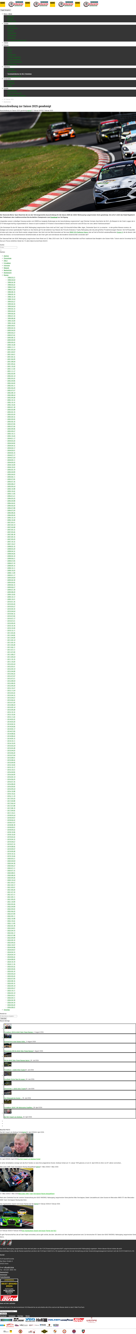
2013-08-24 (11, 705)
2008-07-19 (11, 563)
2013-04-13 (11, 695)
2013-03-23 (11, 693)
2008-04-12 (11, 551)
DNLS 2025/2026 (12, 28)
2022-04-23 (11, 909)
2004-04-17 (11, 448)
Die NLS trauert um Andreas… (13, 1117)
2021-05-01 (11, 887)
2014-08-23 (11, 736)
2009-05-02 (11, 582)
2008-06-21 (11, 558)
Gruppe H (120, 232)
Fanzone (6, 45)
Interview (7, 265)
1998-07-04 (11, 287)
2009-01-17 (11, 575)
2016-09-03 (11, 786)
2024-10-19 (11, 962)
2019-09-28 (11, 851)
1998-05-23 (11, 285)
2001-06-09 (11, 359)
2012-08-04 (11, 681)
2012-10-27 (11, 688)
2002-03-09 (11, 373)
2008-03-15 (11, 546)
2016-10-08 (11, 791)
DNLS (5, 261)
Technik (9, 86)
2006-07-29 (11, 510)
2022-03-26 (11, 904)
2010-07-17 (11, 618)
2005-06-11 (11, 477)
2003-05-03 (11, 419)
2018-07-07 (11, 822)
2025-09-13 (11, 983)
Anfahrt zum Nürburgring (14, 93)
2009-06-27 (11, 587)
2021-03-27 (11, 882)
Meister (9, 52)
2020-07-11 (11, 868)
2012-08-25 (11, 683)
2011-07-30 (11, 652)
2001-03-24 (11, 349)
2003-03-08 (11, 409)
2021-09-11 (11, 897)
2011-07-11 (11, 650)
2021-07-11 (11, 894)
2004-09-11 (11, 460)
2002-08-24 (11, 395)
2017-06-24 (11, 803)
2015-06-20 (11, 753)
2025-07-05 (11, 978)
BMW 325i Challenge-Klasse (79, 232)
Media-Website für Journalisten (16, 95)
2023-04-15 (11, 930)
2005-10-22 (11, 491)
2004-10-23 (11, 467)
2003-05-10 (11, 421)
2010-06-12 (11, 614)
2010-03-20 (11, 604)
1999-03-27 (11, 301)
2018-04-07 (11, 818)
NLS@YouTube (11, 21)
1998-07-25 (11, 289)
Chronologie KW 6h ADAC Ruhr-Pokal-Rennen (18, 1051)
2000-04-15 (11, 328)
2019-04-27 (11, 842)
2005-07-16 (11, 481)
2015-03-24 (11, 746)
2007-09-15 (11, 537)
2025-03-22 (11, 966)
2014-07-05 (11, 731)
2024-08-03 (11, 959)
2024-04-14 (11, 954)
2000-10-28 (11, 345)
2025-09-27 (11, 988)
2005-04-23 (11, 474)
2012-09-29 (11, 686)
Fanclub (9, 50)
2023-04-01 (11, 928)
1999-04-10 (11, 304)
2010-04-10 (11, 609)
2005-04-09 (11, 472)
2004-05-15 (11, 453)
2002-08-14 (11, 393)
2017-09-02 (11, 810)
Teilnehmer (7, 67)
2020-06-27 (11, 866)
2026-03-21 (11, 995)
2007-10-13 (11, 541)
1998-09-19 (11, 294)
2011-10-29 (11, 662)
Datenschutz (4, 1272)
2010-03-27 (11, 606)
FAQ (8, 47)
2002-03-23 (11, 378)
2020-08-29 (11, 875)
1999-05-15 (11, 309)
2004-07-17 (11, 455)
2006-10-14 (11, 517)
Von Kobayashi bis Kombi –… (13, 1098)
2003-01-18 (11, 407)
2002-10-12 (11, 400)
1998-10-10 (11, 297)
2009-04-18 (11, 580)
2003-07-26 (11, 426)
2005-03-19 (11, 469)
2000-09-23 (11, 342)
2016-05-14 (11, 777)
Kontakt (6, 88)
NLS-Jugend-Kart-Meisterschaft (16, 40)
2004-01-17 (11, 438)
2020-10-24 (11, 880)
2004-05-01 (11, 450)
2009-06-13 (11, 585)
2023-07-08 (11, 935)
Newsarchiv (10, 16)
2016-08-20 (11, 784)
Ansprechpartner (12, 91)
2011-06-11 (11, 647)
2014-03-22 (11, 719)
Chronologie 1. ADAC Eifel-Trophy (15, 1089)
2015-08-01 (11, 758)
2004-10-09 (11, 465)
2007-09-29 (11, 539)
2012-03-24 (11, 664)
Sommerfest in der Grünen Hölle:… (15, 1041)
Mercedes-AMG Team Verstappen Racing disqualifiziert (37, 1194)
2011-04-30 (11, 638)
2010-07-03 (11, 616)
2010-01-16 (11, 602)
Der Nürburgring (12, 64)
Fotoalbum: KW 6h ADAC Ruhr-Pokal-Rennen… (19, 1032)
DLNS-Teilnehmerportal (14, 76)
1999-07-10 (11, 316)
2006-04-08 (11, 501)
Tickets (6, 43)
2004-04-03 (11, 443)
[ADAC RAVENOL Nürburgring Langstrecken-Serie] (25, 7)
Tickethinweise (5, 1277)
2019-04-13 (11, 839)
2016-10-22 (11, 794)
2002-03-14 (11, 376)
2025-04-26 (11, 969)
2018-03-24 (11, 815)
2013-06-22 (11, 700)
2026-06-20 (11, 1005)
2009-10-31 (11, 599)
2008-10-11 (11, 568)
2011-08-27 (11, 654)
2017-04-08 (11, 801)
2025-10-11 (11, 990)
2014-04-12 (11, 724)
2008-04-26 (11, 553)
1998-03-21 (11, 277)
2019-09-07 (11, 849)
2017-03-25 (11, 798)
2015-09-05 (11, 762)
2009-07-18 (11, 589)
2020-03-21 (11, 858)
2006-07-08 (11, 508)
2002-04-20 (11, 383)
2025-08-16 (11, 981)
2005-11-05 (11, 493)
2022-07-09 (11, 914)
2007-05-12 (11, 529)
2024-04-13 (11, 952)
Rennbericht (8, 273)
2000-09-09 (11, 340)
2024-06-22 (11, 957)
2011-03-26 (11, 633)
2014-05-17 (11, 729)
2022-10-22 (11, 921)
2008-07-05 (11, 561)
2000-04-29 (11, 330)
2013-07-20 (11, 702)
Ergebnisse (10, 31)
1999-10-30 (11, 323)
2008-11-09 (11, 573)
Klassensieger (11, 38)
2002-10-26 (11, 405)
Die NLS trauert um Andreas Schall (29, 1159)
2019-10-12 (11, 854)
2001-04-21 (11, 354)
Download (54, 217)
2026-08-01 (11, 1007)
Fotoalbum (10, 19)
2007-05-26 (11, 532)
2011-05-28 (11, 645)
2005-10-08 (11, 489)
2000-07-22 (11, 335)
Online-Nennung (11, 71)
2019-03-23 (11, 837)
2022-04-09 (11, 906)
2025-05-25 (11, 976)
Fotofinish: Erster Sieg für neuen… (15, 1079)
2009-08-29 (11, 592)
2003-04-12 (11, 417)
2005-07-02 (11, 479)
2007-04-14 (11, 525)
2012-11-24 (11, 690)
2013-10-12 (11, 712)
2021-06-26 (11, 890)
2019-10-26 (11, 856)
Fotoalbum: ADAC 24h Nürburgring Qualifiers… (18, 1107)
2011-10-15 (11, 659)
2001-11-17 (11, 371)
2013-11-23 (11, 717)
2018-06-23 (11, 820)
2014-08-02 (11, 734)
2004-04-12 (11, 445)
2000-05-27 (11, 333)
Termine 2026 (11, 26)
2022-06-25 (11, 911)
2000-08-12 (11, 337)
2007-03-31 (11, 522)
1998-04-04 (11, 280)
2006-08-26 (11, 513)
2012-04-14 (11, 669)
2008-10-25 (11, 570)
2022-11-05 (11, 923)
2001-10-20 (11, 366)
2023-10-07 (11, 945)
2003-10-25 (11, 436)
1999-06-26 (11, 313)
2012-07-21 (11, 678)
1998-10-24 (11, 299)
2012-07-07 (11, 676)
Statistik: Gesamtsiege (14, 57)
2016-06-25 (11, 779)
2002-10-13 (11, 402)
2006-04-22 (11, 503)
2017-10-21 (11, 813)
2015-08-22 (11, 760)
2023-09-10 (11, 940)
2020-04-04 (11, 861)
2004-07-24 (11, 457)
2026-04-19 (11, 1002)
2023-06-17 (11, 933)
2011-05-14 (11, 640)
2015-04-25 (11, 750)
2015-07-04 (11, 755)
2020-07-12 (11, 870)
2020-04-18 (11, 863)
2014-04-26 (11, 726)
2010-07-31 (11, 621)
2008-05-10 (11, 556)
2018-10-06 (11, 832)
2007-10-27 (11, 544)
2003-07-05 (11, 424)
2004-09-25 (11, 462)
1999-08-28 (11, 318)
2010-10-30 (11, 628)
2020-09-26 (11, 878)
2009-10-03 (11, 594)
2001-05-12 (11, 357)
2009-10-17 (11, 597)
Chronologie (7, 258)
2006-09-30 (11, 515)
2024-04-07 (11, 950)
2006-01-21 (11, 496)
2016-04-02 (11, 772)
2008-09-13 (11, 565)
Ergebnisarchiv (11, 55)
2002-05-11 (11, 385)
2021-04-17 (11, 885)
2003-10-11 (11, 433)
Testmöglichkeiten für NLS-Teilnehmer (19, 74)
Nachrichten (7, 102)
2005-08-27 (11, 484)
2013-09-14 (11, 707)
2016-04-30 (11, 774)
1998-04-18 (11, 282)
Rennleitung (10, 81)
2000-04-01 (11, 325)
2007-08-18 (11, 534)
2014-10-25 (11, 743)
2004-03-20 (11, 441)
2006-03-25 (11, 498)
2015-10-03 (11, 765)
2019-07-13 (11, 844)
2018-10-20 (11, 834)
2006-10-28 (11, 520)
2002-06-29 (11, 388)
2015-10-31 (11, 770)
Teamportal (10, 69)
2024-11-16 (11, 964)
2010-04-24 (11, 611)
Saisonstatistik (11, 35)
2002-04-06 (11, 381)
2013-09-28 (11, 710)
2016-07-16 (11, 782)
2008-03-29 (11, 549)
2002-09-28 (11, 397)
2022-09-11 (11, 916)
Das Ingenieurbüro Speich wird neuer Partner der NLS (39, 1231)
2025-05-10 (11, 971)
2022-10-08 (11, 918)
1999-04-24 (11, 306)
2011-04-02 (11, 635)
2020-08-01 (11, 873)
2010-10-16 (11, 626)
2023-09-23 (11, 942)
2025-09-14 (11, 986)
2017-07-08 (11, 806)
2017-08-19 (11, 808)
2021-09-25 (11, 899)
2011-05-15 (11, 642)
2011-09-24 (11, 657)
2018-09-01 (11, 827)
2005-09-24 (11, 486)
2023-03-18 (11, 926)
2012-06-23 (11, 674)
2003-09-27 (11, 431)
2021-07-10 (11, 892)
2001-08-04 (11, 361)
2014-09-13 (11, 738)
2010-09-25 (11, 623)
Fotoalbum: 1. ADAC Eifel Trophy (14, 1070)
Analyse (6, 256)
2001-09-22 (11, 364)
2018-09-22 (11, 830)
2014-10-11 (11, 741)
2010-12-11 (11, 630)
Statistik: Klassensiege (14, 59)
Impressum (3, 1275)
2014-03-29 (11, 722)
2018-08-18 (11, 825)
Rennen (6, 275)
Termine (6, 23)
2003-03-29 (11, 414)
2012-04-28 (11, 671)
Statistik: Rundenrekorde (14, 62)
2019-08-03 (11, 846)
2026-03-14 (11, 993)
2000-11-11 (11, 347)
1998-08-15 (11, 292)
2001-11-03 (11, 369)
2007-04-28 (11, 527)
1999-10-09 (11, 321)
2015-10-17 (11, 767)
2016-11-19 (11, 796)
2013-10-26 (11, 714)
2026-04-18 (11, 1000)
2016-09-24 (11, 789)
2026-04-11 (11, 998)
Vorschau (7, 1010)
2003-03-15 (11, 412)
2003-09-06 (11, 429)
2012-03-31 (11, 666)
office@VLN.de (9, 1267)
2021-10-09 (11, 902)
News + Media (8, 14)
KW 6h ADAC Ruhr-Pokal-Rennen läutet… (17, 1060)
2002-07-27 (11, 390)
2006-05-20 (11, 505)
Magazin (6, 268)
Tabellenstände (11, 33)
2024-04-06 (11, 947)
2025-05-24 (11, 974)
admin (29, 110)
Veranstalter (7, 79)
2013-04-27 (11, 698)
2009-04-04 (11, 577)
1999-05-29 (11, 311)
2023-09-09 (11, 938)
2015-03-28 (11, 748)
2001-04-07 (11, 352)
